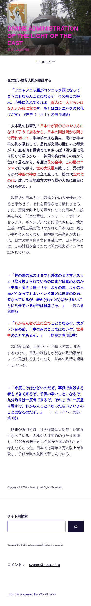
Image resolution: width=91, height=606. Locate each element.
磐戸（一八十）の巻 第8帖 (46, 114)
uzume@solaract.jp (44, 565)
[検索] (76, 526)
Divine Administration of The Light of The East (42, 35)
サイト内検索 (17, 516)
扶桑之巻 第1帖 (63, 335)
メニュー (48, 62)
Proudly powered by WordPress (31, 594)
